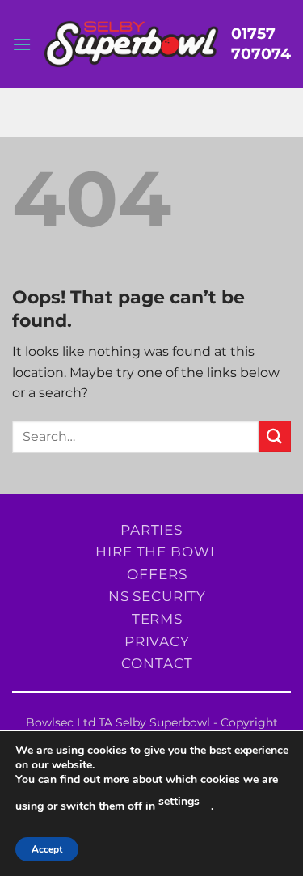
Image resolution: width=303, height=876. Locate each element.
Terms (157, 618)
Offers (157, 573)
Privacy (157, 641)
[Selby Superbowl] (131, 44)
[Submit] (275, 436)
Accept (47, 849)
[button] (22, 44)
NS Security (157, 595)
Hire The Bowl (156, 551)
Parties (151, 529)
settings (179, 801)
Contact (156, 662)
